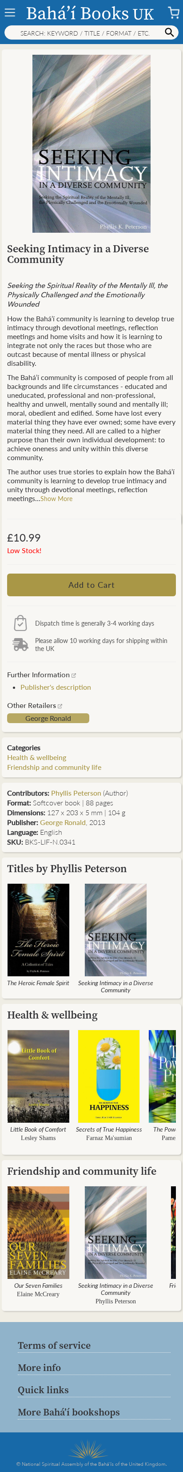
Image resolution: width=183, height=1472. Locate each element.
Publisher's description (55, 687)
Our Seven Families (38, 1285)
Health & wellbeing (36, 757)
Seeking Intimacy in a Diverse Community (115, 986)
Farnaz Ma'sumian (109, 1138)
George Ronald (48, 718)
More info (39, 1367)
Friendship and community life (54, 767)
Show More (56, 498)
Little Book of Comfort (38, 1128)
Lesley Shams (38, 1138)
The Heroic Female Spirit (38, 982)
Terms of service (54, 1345)
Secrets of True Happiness (109, 1128)
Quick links (43, 1389)
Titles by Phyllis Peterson (67, 868)
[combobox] (91, 32)
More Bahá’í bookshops (69, 1412)
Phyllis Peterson (76, 793)
